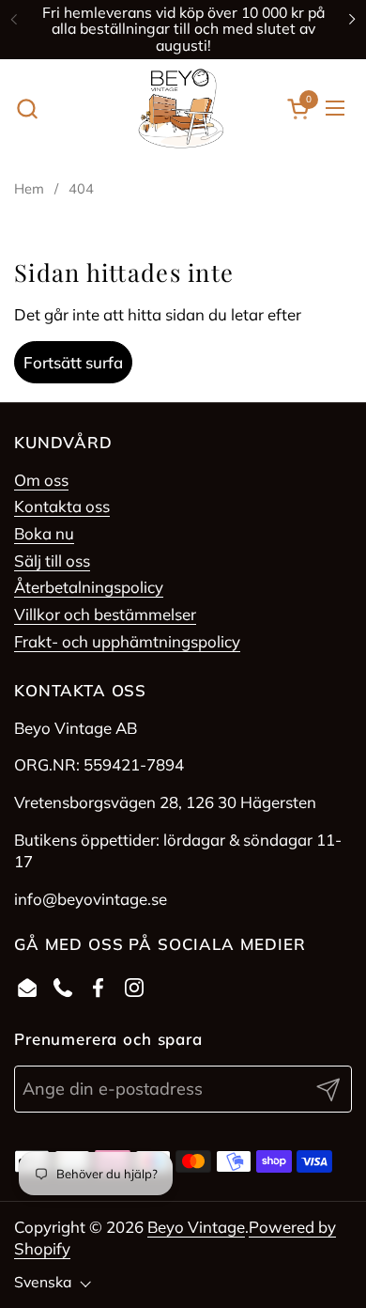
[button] (26, 108)
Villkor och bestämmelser (105, 614)
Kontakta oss (62, 506)
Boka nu (44, 533)
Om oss (41, 480)
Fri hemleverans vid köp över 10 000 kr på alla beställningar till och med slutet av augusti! (183, 29)
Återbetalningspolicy (88, 587)
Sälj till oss (52, 560)
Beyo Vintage (196, 1227)
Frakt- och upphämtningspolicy (127, 641)
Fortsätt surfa (73, 362)
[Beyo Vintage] (181, 108)
